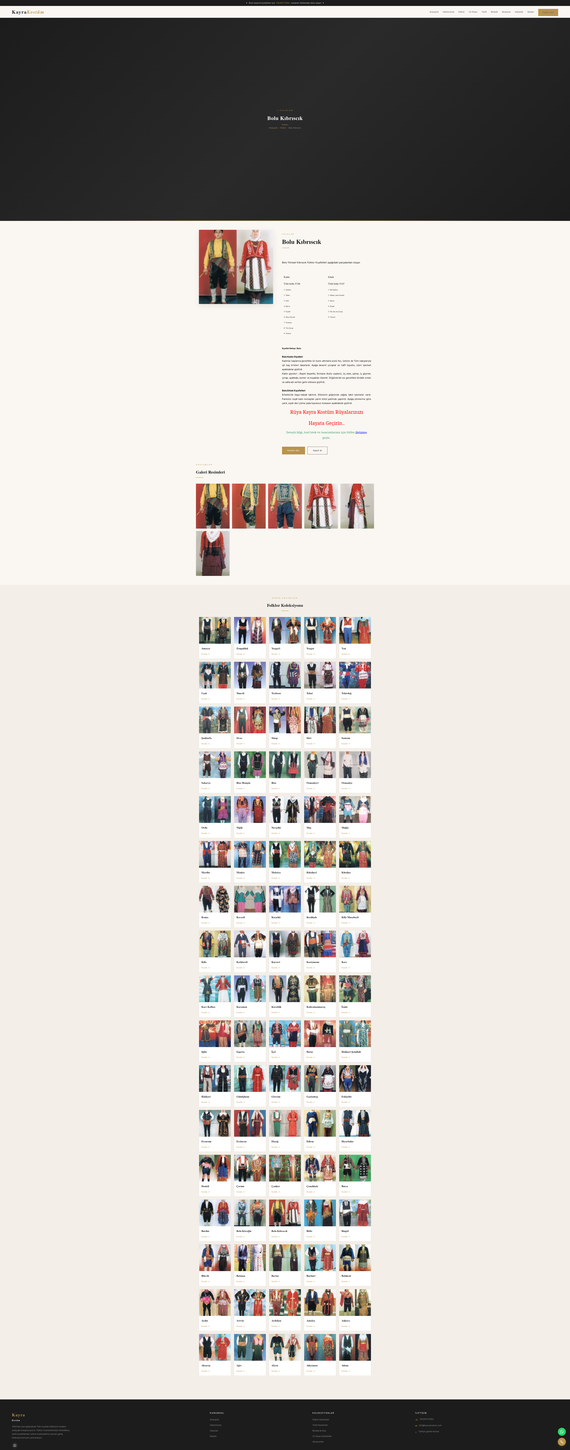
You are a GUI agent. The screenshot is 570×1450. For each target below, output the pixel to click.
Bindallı (494, 12)
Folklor (461, 12)
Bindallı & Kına (319, 1430)
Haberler (519, 12)
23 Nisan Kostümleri (322, 1436)
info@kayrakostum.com (430, 1425)
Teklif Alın (548, 12)
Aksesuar (506, 12)
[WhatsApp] (15, 1445)
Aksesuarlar (318, 1441)
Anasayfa (434, 12)
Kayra (28, 11)
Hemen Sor (293, 450)
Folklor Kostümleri (320, 1419)
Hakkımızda (448, 12)
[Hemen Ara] (562, 1442)
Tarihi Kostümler (320, 1425)
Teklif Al (317, 450)
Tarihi (484, 12)
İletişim (530, 12)
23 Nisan (473, 12)
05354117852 (427, 1419)
